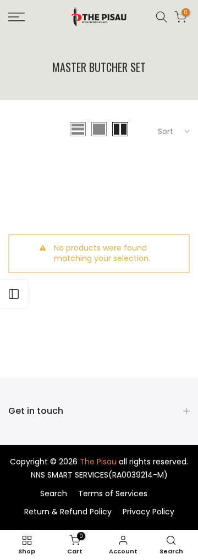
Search (53, 493)
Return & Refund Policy (68, 511)
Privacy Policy (148, 511)
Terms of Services (112, 493)
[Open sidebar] (14, 294)
